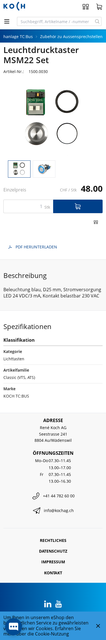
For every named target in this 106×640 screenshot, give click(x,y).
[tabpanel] (53, 119)
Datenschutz (53, 551)
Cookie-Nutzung (52, 634)
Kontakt (53, 572)
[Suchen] (97, 21)
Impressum (53, 561)
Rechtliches (53, 540)
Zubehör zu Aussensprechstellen (71, 36)
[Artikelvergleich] (85, 7)
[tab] (19, 169)
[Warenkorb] (99, 7)
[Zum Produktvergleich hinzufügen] (96, 222)
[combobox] (55, 21)
